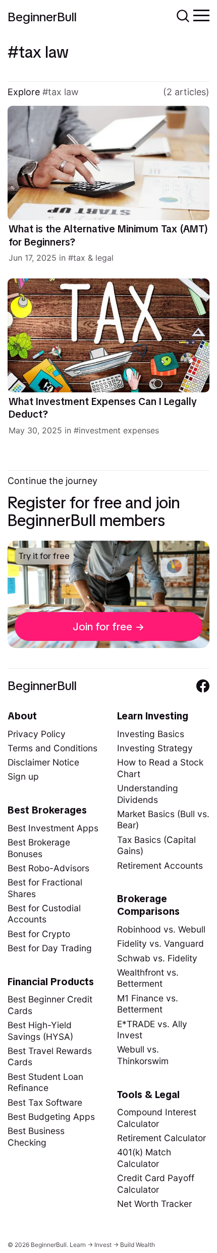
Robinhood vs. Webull (161, 929)
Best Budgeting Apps (51, 1116)
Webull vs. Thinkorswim (143, 1055)
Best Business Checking (36, 1136)
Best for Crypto (39, 933)
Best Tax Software (45, 1102)
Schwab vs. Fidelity (157, 958)
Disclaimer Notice (43, 762)
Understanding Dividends (147, 794)
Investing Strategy (155, 748)
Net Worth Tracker (154, 1203)
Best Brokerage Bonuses (39, 848)
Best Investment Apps (53, 828)
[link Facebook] (202, 686)
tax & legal (93, 258)
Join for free (102, 626)
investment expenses (119, 430)
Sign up (23, 776)
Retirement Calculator (161, 1138)
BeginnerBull (42, 17)
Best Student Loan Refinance (45, 1082)
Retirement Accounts (160, 865)
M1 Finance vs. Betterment (147, 1004)
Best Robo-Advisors (48, 868)
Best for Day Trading (50, 948)
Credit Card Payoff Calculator (155, 1184)
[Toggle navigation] (201, 15)
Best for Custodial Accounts (44, 914)
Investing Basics (150, 734)
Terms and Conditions (52, 748)
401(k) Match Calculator (144, 1158)
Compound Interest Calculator (156, 1118)
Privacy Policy (37, 734)
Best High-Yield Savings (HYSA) (40, 1031)
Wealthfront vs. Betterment (148, 978)
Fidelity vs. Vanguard (160, 943)
